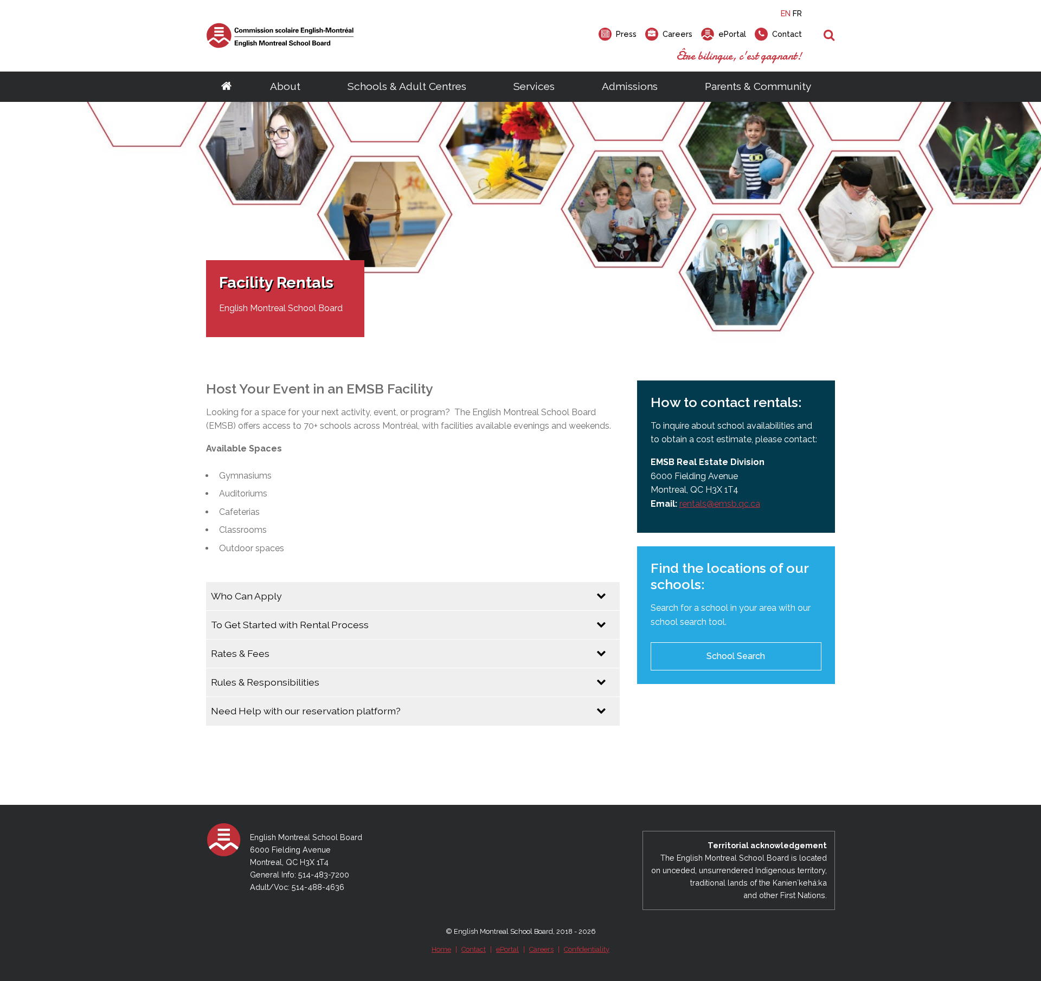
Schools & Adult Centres (407, 86)
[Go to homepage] (226, 87)
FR (797, 13)
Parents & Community (758, 86)
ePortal (507, 949)
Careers (541, 949)
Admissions (630, 86)
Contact (473, 949)
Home (441, 949)
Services (534, 86)
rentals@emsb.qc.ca (719, 504)
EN (786, 13)
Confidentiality (586, 949)
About (285, 86)
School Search (735, 656)
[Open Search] (829, 36)
